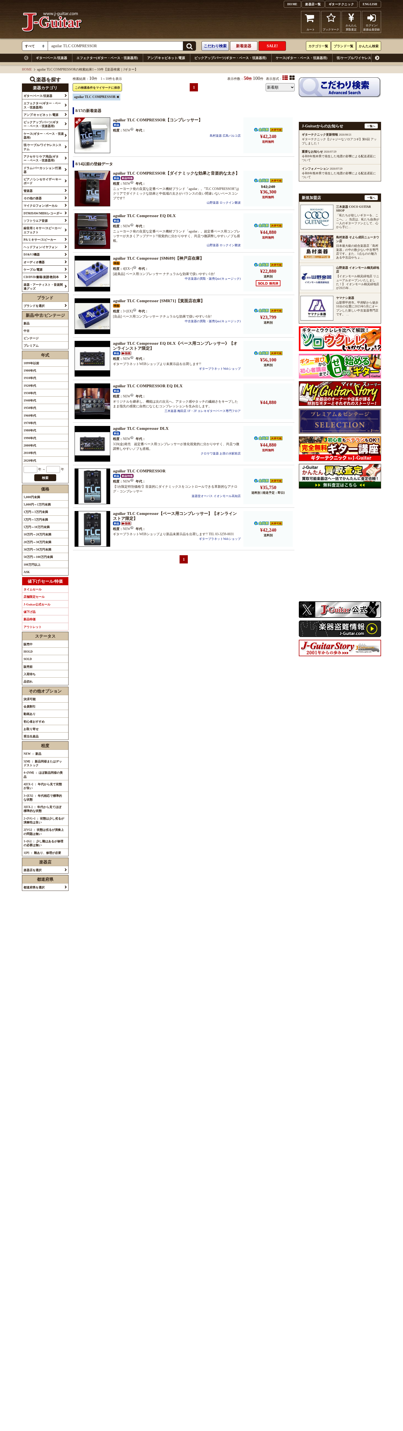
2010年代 (30, 452)
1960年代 (30, 415)
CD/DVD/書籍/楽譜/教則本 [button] (41, 277)
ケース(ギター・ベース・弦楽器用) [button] (44, 135)
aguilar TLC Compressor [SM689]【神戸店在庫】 (158, 258)
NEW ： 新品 (32, 753)
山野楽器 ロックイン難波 (224, 202)
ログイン (371, 27)
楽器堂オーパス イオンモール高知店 (216, 496)
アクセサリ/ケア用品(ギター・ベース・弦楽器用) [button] (41, 158)
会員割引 (30, 706)
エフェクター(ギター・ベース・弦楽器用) (107, 58)
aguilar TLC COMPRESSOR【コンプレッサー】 (158, 120)
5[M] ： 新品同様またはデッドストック (43, 763)
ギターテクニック (341, 4)
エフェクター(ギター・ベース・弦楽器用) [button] (42, 105)
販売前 (28, 666)
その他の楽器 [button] (33, 198)
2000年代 (30, 445)
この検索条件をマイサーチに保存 (97, 87)
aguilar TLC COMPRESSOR (95, 97)
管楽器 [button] (28, 190)
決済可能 (30, 699)
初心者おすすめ (34, 721)
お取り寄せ (31, 729)
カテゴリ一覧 (318, 46)
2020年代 (30, 460)
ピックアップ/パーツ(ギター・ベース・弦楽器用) (230, 58)
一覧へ (371, 126)
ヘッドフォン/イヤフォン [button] (41, 247)
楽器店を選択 (33, 870)
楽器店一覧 (313, 4)
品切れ (28, 681)
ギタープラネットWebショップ (220, 368)
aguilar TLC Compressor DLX (141, 428)
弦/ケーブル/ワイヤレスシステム (360, 58)
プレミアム (31, 345)
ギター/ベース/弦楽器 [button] (38, 95)
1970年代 (30, 423)
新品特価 (30, 619)
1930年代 (30, 393)
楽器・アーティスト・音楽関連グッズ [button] (43, 286)
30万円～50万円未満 (37, 549)
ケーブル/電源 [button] (33, 269)
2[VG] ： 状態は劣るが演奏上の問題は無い (44, 831)
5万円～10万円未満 (37, 527)
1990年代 (30, 438)
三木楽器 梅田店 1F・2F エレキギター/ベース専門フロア (202, 411)
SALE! (272, 46)
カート (310, 29)
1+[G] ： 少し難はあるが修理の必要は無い (43, 843)
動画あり (30, 714)
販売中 (28, 644)
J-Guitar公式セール (37, 604)
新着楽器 (243, 46)
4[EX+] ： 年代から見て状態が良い (43, 786)
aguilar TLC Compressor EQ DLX (144, 216)
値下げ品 (30, 611)
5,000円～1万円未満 (37, 504)
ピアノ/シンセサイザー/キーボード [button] (42, 181)
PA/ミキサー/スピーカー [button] (40, 239)
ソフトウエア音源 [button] (36, 220)
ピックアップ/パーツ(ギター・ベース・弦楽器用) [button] (41, 124)
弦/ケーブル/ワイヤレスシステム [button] (42, 146)
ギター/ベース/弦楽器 (51, 58)
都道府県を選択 (34, 887)
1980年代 (30, 430)
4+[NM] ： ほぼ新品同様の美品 (43, 774)
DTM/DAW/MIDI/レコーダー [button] (43, 213)
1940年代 (30, 400)
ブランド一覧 (343, 46)
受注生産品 (31, 736)
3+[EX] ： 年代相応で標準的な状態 (43, 797)
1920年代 (30, 385)
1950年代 (30, 407)
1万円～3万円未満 (36, 512)
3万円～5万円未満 (36, 519)
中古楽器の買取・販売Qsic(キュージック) (213, 278)
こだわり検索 (215, 46)
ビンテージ (31, 338)
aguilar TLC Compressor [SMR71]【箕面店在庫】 (159, 301)
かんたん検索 (369, 46)
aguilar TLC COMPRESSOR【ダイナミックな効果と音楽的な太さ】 (176, 173)
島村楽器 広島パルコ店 (225, 135)
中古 (27, 330)
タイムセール (33, 589)
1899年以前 (31, 363)
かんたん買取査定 (351, 27)
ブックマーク (331, 29)
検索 (45, 478)
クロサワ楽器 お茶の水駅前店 (221, 453)
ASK (27, 572)
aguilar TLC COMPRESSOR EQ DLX (148, 386)
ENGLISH (370, 4)
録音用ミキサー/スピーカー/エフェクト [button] (42, 230)
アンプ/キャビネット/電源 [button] (41, 114)
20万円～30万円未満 (37, 542)
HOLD (28, 651)
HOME (292, 4)
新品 (27, 323)
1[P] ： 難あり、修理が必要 (42, 852)
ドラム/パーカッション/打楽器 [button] (42, 169)
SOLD (28, 659)
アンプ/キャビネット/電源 (166, 58)
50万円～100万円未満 (38, 557)
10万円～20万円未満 (37, 534)
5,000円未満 (32, 497)
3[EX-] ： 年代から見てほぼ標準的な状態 (42, 808)
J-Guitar (52, 22)
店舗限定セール (34, 596)
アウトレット (33, 626)
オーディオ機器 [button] (34, 262)
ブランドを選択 (34, 305)
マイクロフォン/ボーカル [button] (41, 205)
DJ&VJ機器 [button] (32, 254)
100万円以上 (32, 564)
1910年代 (30, 378)
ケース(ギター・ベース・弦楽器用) (301, 58)
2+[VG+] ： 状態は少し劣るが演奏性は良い (44, 820)
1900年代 (30, 370)
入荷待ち (30, 674)
